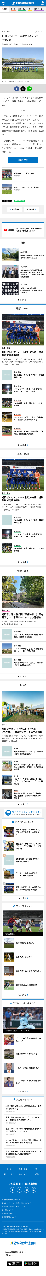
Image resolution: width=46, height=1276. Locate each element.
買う (30, 9)
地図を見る (23, 160)
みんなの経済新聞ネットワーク (23, 1243)
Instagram (26, 1190)
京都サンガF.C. (27, 44)
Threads (33, 1190)
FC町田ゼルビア (8, 44)
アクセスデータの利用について (14, 1207)
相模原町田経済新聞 (23, 3)
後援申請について (10, 1217)
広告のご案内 (8, 1214)
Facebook (12, 1190)
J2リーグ (18, 44)
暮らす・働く (39, 9)
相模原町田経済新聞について (14, 1200)
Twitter (19, 1190)
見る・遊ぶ (22, 9)
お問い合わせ (8, 1210)
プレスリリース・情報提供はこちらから (17, 1203)
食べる (13, 9)
